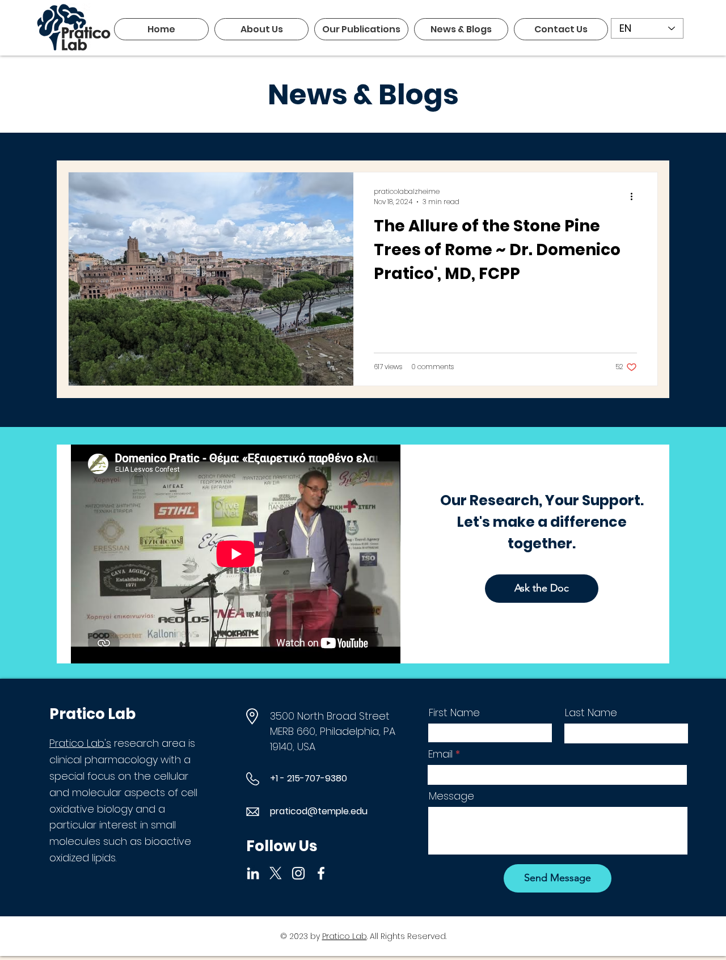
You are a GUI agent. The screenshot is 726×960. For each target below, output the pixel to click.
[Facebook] (321, 873)
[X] (275, 873)
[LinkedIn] (252, 873)
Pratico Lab (344, 936)
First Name (454, 713)
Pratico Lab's (80, 743)
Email (440, 754)
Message (451, 796)
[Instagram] (298, 873)
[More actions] (635, 197)
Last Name (591, 713)
